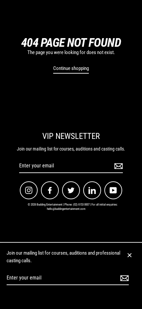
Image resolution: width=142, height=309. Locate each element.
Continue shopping (71, 68)
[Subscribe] (117, 166)
